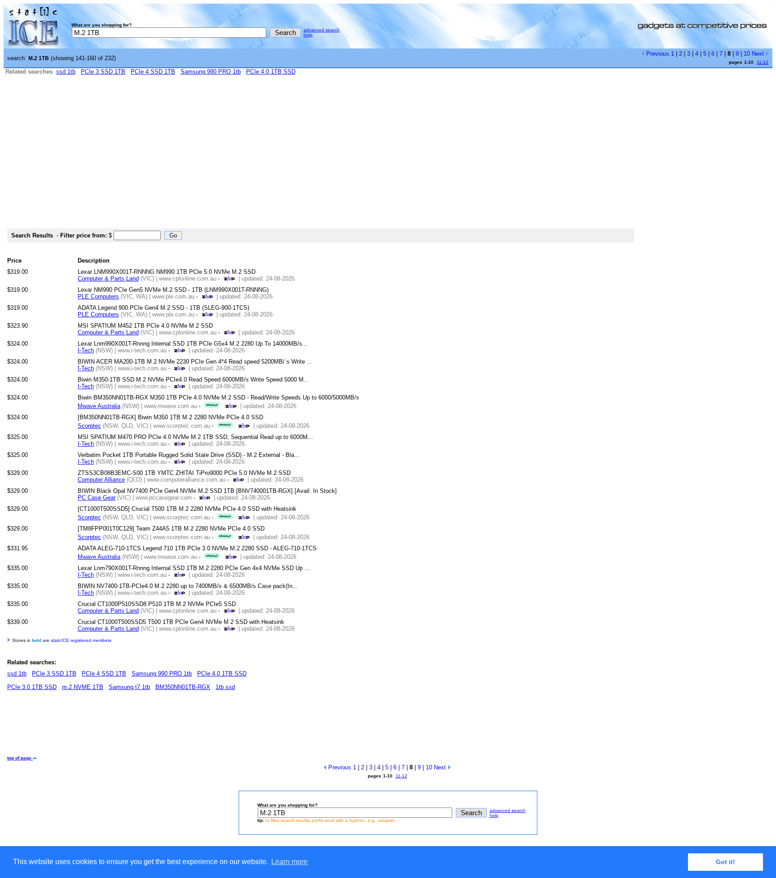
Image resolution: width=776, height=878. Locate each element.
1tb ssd (225, 687)
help (308, 34)
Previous (656, 53)
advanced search (322, 29)
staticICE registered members (81, 640)
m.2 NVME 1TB (82, 687)
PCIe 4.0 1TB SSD (270, 71)
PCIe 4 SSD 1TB (153, 71)
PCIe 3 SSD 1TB (103, 71)
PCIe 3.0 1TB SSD (32, 687)
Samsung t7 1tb (129, 687)
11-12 (762, 62)
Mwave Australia (99, 406)
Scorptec (89, 425)
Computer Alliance (101, 479)
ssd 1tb (65, 71)
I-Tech (86, 350)
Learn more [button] (289, 861)
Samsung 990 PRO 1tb (211, 71)
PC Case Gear (96, 497)
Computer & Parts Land (108, 278)
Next (759, 53)
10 (747, 53)
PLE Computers (98, 296)
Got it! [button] (725, 861)
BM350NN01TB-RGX (182, 687)
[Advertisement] (388, 156)
